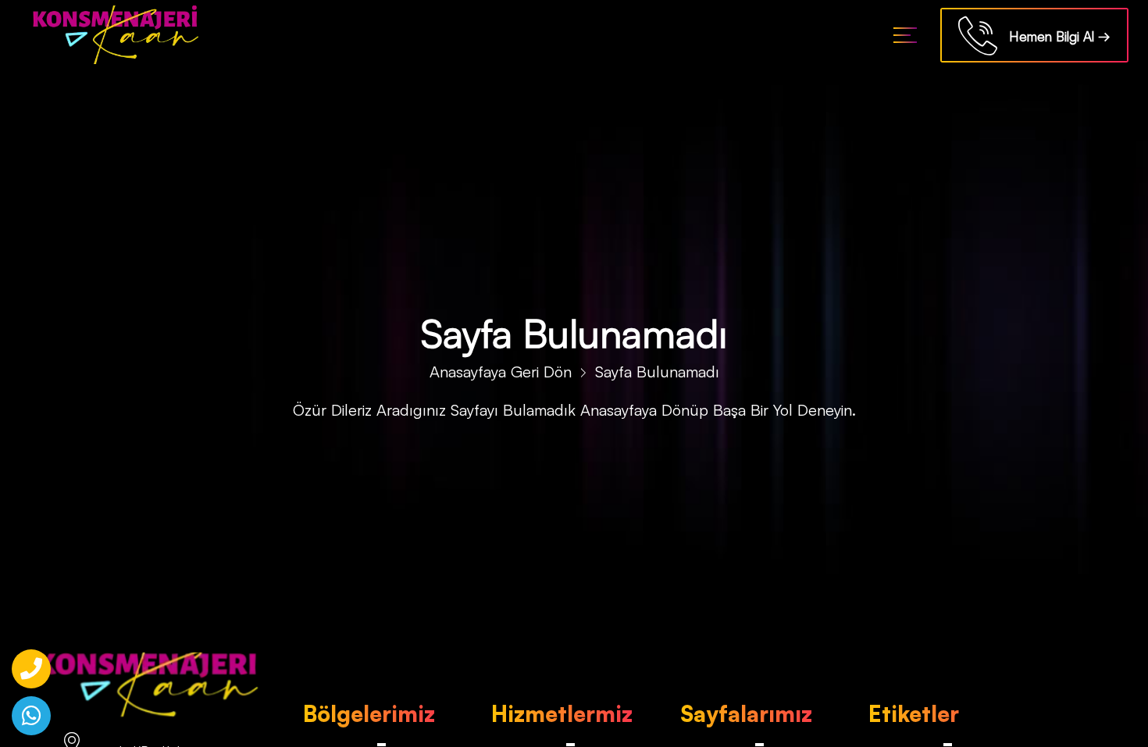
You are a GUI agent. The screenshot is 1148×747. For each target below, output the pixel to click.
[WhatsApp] (31, 715)
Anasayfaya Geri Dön (501, 371)
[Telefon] (31, 668)
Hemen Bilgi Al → (1054, 36)
